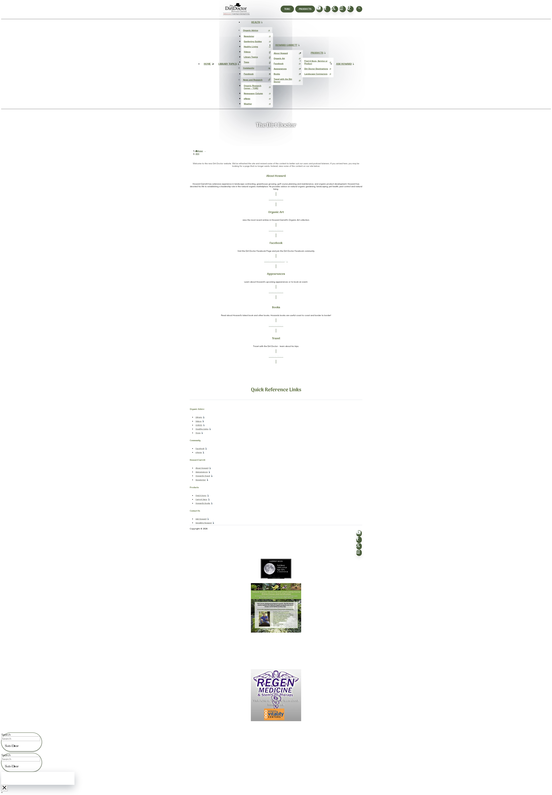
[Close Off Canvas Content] (4, 788)
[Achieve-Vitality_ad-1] (276, 720)
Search (6, 734)
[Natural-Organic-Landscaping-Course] (276, 632)
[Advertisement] (276, 651)
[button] (359, 9)
